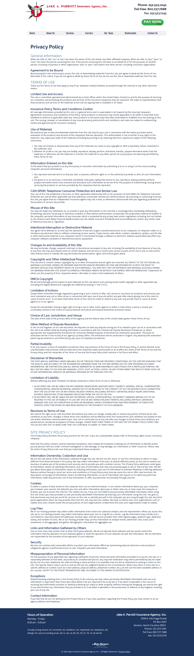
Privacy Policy (124, 651)
